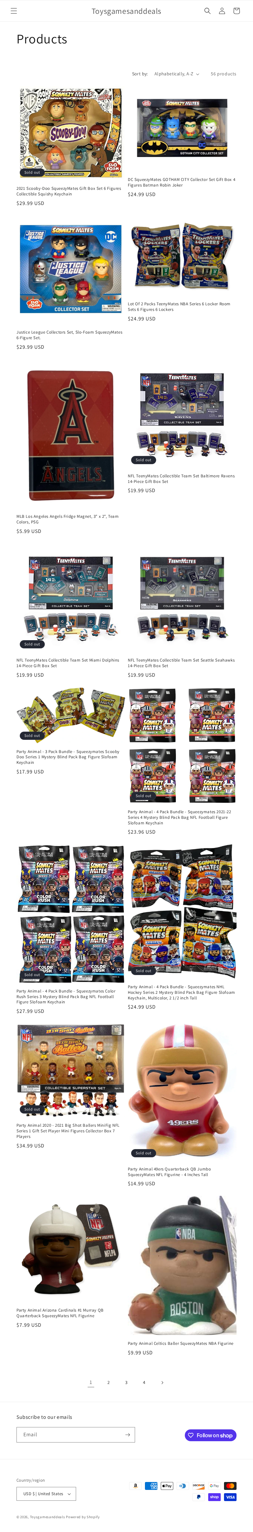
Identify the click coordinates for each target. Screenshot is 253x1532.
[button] (14, 11)
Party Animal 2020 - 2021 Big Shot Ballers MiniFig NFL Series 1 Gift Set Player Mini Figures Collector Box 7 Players (68, 1131)
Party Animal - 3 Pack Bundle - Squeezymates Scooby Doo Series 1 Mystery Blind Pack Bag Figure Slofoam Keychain (68, 757)
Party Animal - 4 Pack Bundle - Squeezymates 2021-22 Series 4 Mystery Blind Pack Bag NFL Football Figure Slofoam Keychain (179, 817)
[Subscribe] (127, 1435)
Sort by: (140, 74)
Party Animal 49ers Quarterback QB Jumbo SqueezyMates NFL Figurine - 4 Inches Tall (169, 1172)
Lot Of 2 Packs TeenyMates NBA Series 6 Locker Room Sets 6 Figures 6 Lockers (179, 306)
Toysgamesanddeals (47, 1517)
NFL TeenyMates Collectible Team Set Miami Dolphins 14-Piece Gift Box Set (67, 663)
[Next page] (162, 1382)
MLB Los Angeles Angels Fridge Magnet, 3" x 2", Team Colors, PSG (67, 519)
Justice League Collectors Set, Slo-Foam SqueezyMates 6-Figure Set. (69, 335)
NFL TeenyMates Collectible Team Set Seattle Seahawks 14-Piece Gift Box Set (181, 663)
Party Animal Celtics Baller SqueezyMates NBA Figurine (181, 1343)
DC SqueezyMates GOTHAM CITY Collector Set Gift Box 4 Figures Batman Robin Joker (181, 182)
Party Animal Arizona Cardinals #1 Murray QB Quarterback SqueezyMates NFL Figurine (60, 1313)
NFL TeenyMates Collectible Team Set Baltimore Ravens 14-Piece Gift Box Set (181, 478)
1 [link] (91, 1382)
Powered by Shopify (83, 1517)
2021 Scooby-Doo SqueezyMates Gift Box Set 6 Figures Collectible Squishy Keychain (68, 191)
